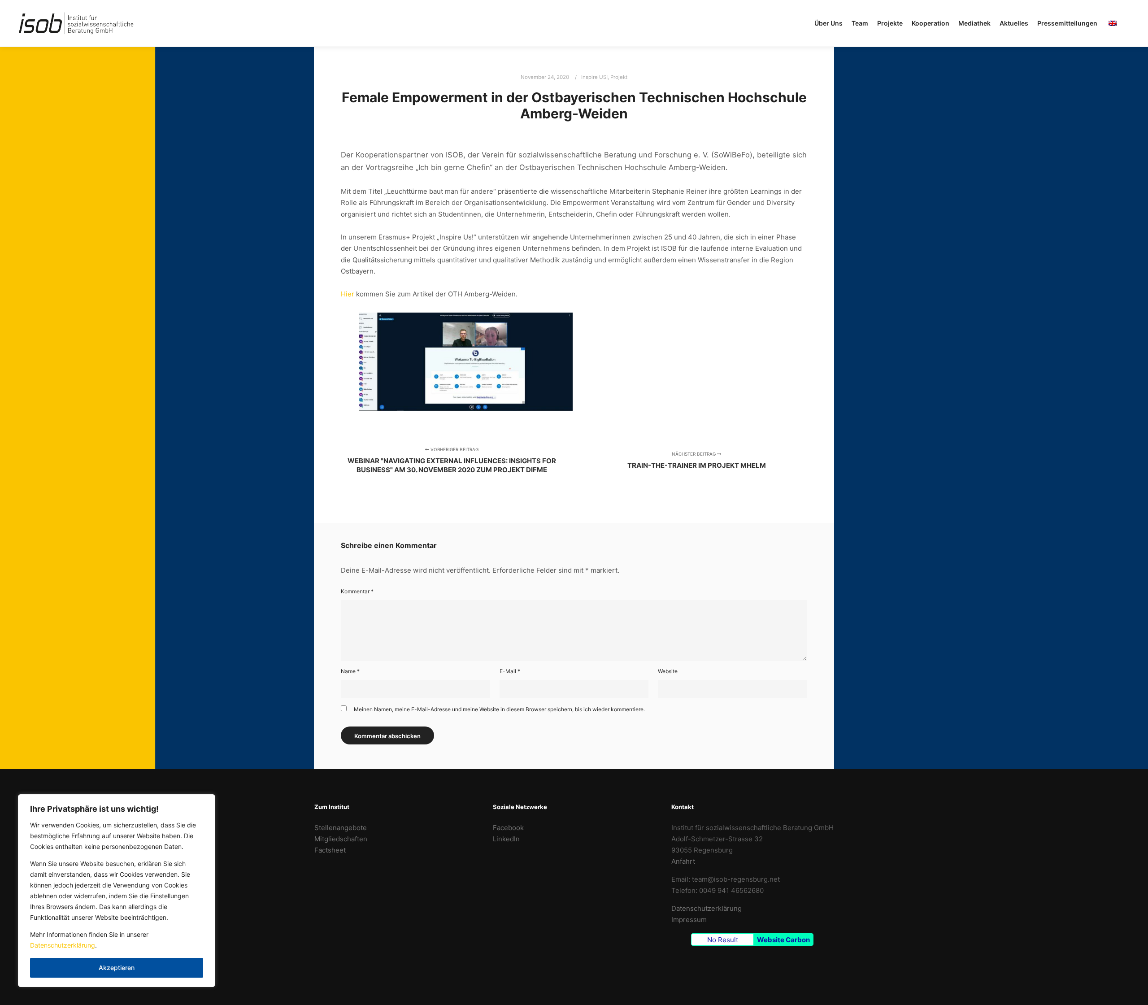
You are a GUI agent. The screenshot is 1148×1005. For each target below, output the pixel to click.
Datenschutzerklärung (62, 945)
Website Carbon (783, 939)
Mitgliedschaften (340, 839)
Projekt (618, 77)
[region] (116, 890)
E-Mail (510, 671)
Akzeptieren (117, 967)
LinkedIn (506, 839)
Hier (347, 294)
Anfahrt (683, 861)
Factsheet (330, 850)
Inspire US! (594, 77)
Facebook (508, 827)
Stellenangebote (340, 827)
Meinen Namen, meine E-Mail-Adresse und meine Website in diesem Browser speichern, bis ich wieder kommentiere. (499, 709)
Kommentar (357, 591)
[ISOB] (76, 23)
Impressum (689, 919)
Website (668, 671)
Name (350, 671)
